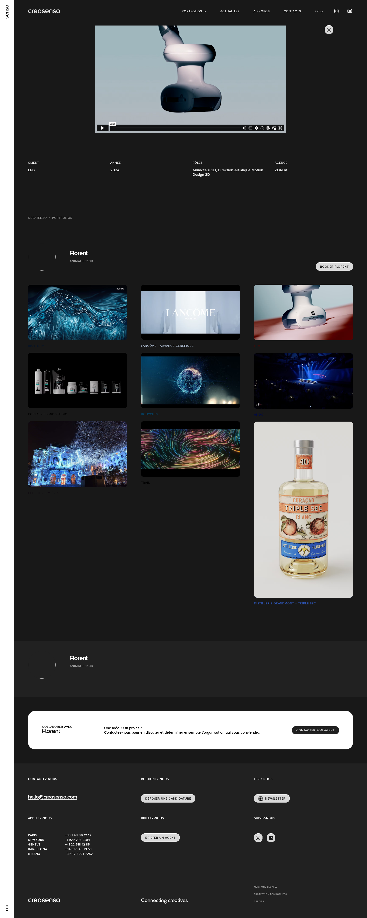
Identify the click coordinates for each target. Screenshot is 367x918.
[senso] (7, 12)
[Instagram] (336, 11)
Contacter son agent (315, 730)
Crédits (259, 901)
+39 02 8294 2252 (79, 853)
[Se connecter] (349, 11)
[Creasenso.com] (44, 11)
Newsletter (275, 798)
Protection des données (270, 894)
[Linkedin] (271, 838)
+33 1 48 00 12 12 (78, 835)
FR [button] (317, 11)
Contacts (292, 11)
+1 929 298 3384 (77, 839)
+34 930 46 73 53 (78, 849)
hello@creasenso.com (52, 797)
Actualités (229, 11)
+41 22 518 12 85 (77, 844)
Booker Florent (334, 266)
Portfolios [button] (192, 11)
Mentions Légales (265, 887)
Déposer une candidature (168, 798)
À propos (261, 11)
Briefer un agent (160, 837)
